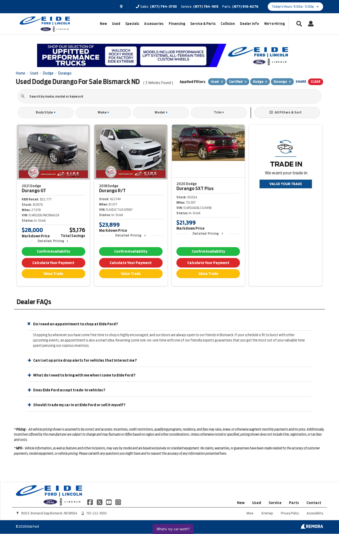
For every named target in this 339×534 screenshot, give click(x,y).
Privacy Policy (290, 513)
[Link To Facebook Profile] (90, 501)
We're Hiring (274, 24)
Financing (177, 24)
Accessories (153, 24)
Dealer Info (249, 24)
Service (275, 503)
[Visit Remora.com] (312, 527)
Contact (313, 503)
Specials (132, 24)
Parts (294, 503)
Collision (228, 24)
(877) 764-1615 (205, 6)
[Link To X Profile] (99, 501)
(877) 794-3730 (163, 6)
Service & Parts (203, 24)
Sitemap (267, 513)
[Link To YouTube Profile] (109, 501)
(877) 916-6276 (245, 6)
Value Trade (53, 274)
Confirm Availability (53, 251)
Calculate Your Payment (53, 263)
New (103, 24)
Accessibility (315, 513)
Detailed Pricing (51, 241)
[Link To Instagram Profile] (118, 501)
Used (116, 24)
